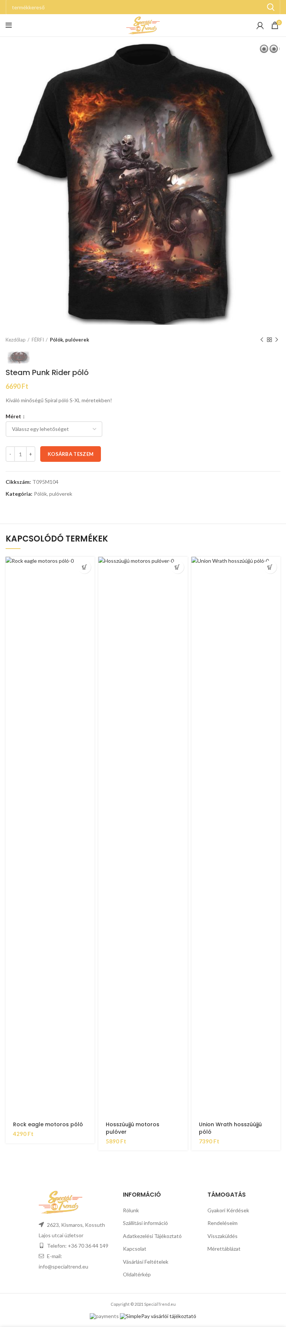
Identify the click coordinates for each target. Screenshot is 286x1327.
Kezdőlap (16, 340)
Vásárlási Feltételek (145, 1261)
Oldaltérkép (137, 1274)
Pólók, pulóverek (69, 340)
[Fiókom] (260, 25)
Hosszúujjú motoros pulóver (132, 1128)
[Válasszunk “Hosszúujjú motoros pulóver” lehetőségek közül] (177, 567)
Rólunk (131, 1210)
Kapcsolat (134, 1248)
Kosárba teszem (70, 454)
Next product (276, 339)
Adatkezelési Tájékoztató (152, 1236)
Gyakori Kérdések (228, 1210)
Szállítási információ (145, 1223)
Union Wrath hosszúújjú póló (230, 1128)
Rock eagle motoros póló (48, 1124)
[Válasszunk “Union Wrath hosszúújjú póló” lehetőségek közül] (270, 567)
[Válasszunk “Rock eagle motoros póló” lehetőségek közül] (84, 567)
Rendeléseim (222, 1223)
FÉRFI (38, 340)
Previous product (262, 339)
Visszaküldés (222, 1236)
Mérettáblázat (224, 1248)
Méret (14, 416)
